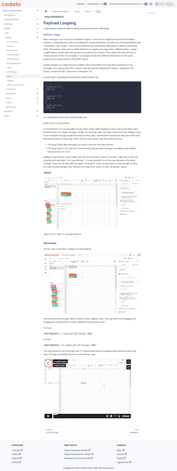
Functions (8, 111)
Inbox (9, 67)
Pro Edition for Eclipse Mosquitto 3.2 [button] (126, 4)
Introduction (9, 15)
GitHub (15, 462)
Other (6, 115)
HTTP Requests (13, 59)
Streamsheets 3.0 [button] (94, 4)
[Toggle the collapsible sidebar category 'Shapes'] (37, 103)
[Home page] (45, 11)
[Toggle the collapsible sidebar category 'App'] (37, 33)
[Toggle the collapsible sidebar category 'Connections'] (37, 89)
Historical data (13, 54)
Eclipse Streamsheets (12, 10)
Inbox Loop (151, 13)
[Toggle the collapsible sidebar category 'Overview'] (37, 24)
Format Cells (12, 50)
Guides (7, 28)
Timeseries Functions (16, 84)
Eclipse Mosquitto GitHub (76, 450)
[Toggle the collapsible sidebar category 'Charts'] (37, 98)
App (7, 33)
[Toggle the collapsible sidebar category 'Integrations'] (37, 94)
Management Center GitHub (77, 458)
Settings (10, 80)
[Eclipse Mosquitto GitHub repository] (147, 4)
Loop (9, 76)
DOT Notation (12, 41)
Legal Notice (122, 462)
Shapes (9, 102)
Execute (10, 46)
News (119, 450)
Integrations (11, 93)
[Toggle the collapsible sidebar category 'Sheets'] (37, 37)
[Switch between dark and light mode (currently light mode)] (151, 4)
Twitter (15, 454)
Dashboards (11, 107)
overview (80, 4)
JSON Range (12, 72)
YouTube (16, 450)
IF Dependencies (14, 63)
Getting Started (11, 19)
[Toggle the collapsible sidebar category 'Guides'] (37, 28)
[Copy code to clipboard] (138, 84)
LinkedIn (15, 458)
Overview (8, 24)
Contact (120, 454)
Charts (8, 98)
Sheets (8, 37)
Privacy (120, 458)
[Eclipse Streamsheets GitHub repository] (106, 4)
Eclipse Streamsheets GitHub (77, 454)
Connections (11, 89)
